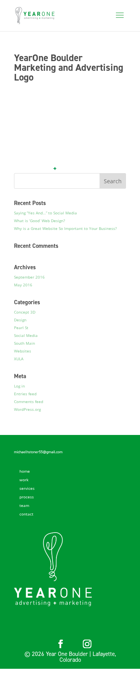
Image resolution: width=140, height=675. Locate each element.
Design (20, 320)
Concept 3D (24, 312)
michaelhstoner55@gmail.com (38, 451)
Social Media (26, 335)
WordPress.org (27, 409)
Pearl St (21, 327)
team (24, 505)
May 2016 (23, 285)
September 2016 (29, 277)
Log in (19, 386)
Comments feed (28, 401)
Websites (22, 351)
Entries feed (25, 393)
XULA (18, 358)
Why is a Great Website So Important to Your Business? (65, 228)
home (24, 471)
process (26, 497)
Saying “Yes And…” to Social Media (45, 213)
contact (26, 514)
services (27, 488)
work (23, 479)
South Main (24, 343)
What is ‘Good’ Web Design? (39, 220)
